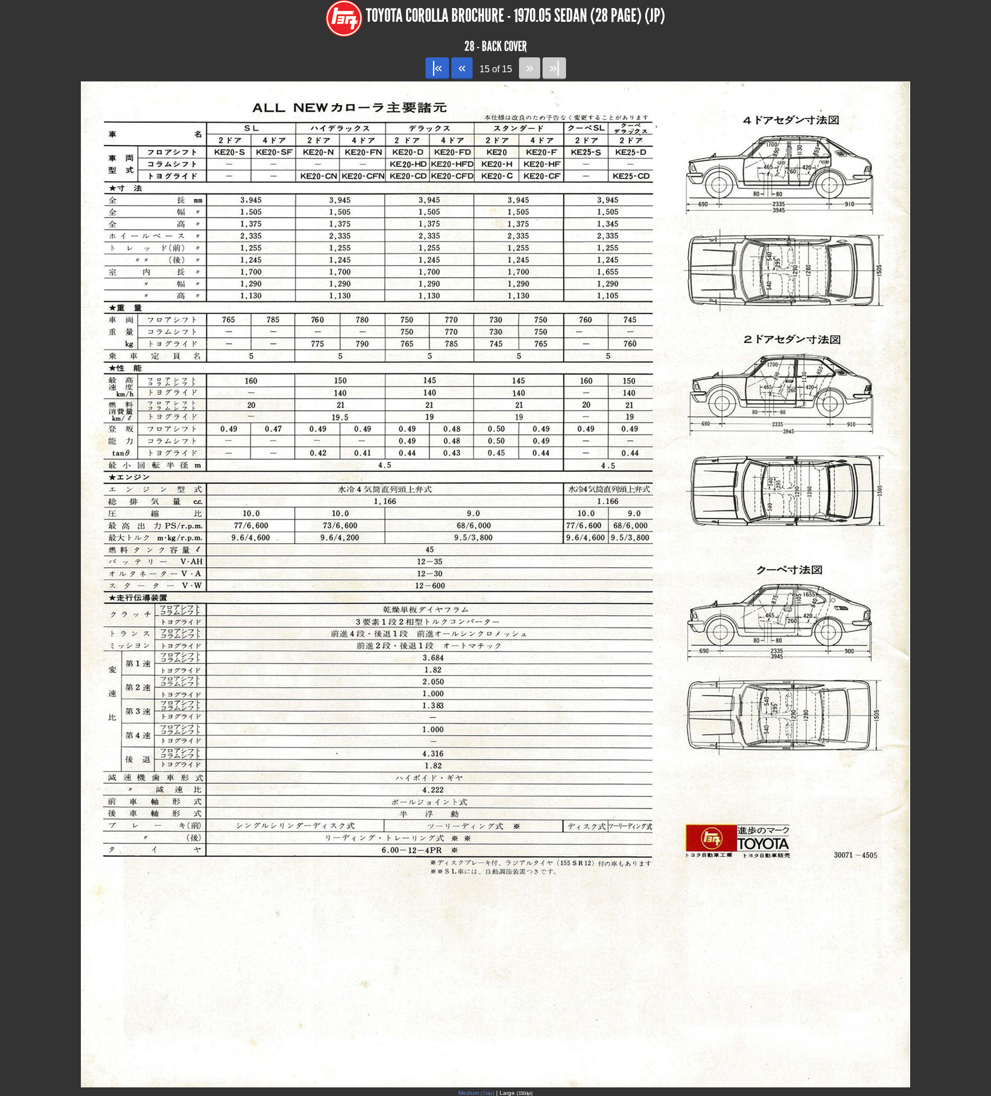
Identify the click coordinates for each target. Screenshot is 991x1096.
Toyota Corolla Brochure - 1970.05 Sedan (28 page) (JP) (515, 16)
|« (437, 67)
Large (516, 1093)
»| (554, 67)
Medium (476, 1093)
